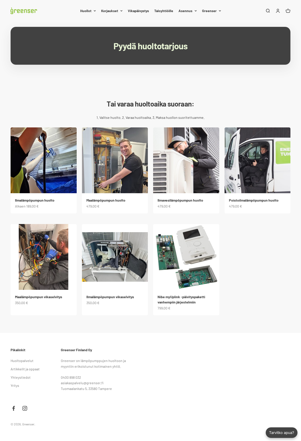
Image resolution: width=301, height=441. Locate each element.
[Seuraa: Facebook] (14, 408)
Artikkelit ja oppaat (25, 369)
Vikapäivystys (138, 11)
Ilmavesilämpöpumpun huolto (180, 200)
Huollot (85, 11)
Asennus (185, 11)
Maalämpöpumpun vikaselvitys (38, 297)
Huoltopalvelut (22, 360)
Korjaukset (109, 11)
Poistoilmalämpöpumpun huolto (254, 200)
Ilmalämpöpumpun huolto (34, 200)
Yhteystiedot (21, 377)
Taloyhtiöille (163, 11)
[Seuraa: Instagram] (25, 408)
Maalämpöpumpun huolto (105, 200)
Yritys (15, 385)
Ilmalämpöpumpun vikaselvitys (110, 297)
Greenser (209, 11)
